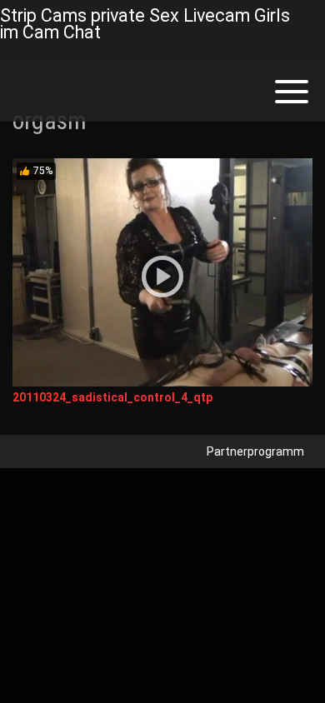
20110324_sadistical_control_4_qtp (112, 397)
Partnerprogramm (255, 451)
